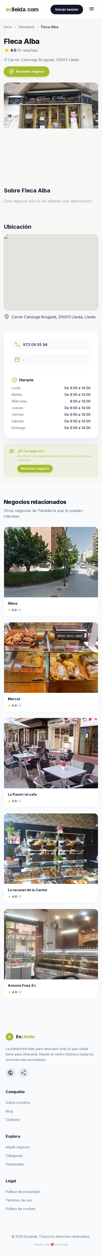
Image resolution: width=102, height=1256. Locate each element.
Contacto (13, 1120)
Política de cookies (21, 1209)
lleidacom (22, 9)
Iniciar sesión (66, 9)
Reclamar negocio (27, 71)
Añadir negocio (18, 1147)
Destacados (15, 1164)
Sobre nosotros (18, 1103)
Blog (9, 1111)
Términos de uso (19, 1200)
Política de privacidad (23, 1192)
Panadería (26, 27)
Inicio (8, 27)
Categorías (14, 1156)
